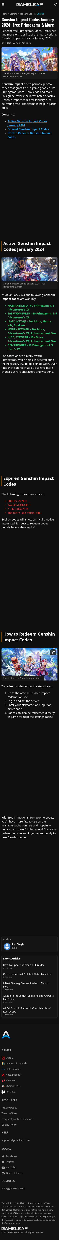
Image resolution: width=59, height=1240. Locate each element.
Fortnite (10, 1091)
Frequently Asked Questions (17, 1119)
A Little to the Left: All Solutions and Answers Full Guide (28, 997)
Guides (40, 13)
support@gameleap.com (16, 1140)
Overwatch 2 (13, 1086)
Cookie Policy (9, 1124)
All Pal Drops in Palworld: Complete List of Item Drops (27, 1010)
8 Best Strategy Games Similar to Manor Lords (26, 985)
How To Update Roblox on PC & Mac (23, 965)
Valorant (11, 1080)
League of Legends (16, 1063)
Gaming (13, 13)
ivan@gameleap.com (13, 1188)
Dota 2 (9, 1057)
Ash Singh (26, 42)
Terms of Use (9, 1113)
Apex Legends (14, 1074)
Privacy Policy (9, 1107)
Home (4, 13)
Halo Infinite (13, 1069)
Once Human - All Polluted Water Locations (27, 974)
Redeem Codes (27, 13)
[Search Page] (55, 4)
